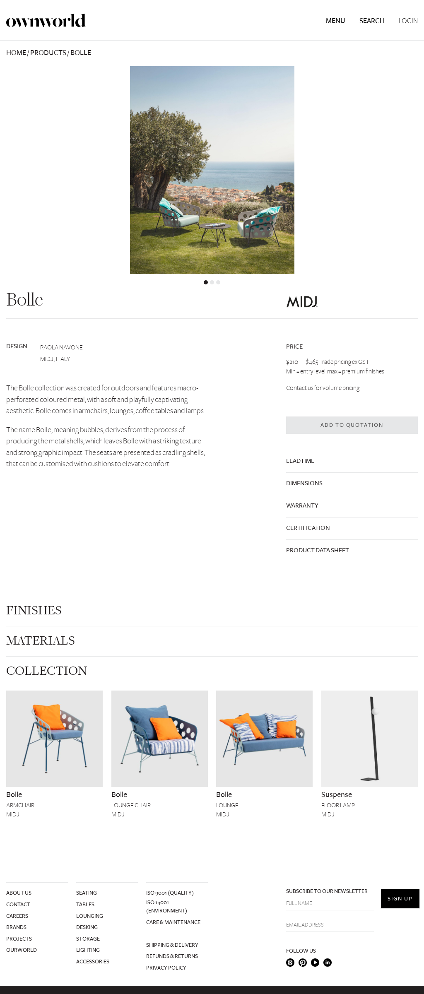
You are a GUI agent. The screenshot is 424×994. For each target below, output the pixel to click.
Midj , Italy (55, 359)
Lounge (227, 805)
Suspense (336, 794)
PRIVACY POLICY (166, 968)
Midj (12, 814)
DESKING (87, 927)
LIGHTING (88, 950)
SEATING (86, 893)
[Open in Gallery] (212, 170)
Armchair (20, 805)
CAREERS (17, 916)
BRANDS (16, 927)
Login (408, 21)
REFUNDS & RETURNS (172, 956)
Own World (46, 20)
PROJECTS (19, 939)
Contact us (299, 388)
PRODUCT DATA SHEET (317, 550)
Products (48, 52)
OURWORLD (21, 950)
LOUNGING (89, 916)
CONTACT (18, 904)
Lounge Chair (131, 805)
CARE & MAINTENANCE (173, 922)
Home (16, 52)
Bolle (14, 794)
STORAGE (88, 939)
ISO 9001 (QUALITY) (170, 893)
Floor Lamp (338, 805)
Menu (335, 21)
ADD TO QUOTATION (352, 425)
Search (372, 21)
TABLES (85, 904)
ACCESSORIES (92, 961)
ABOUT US (18, 893)
